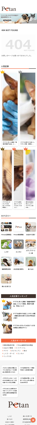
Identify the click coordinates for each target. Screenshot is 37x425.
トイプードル (20, 348)
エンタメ (20, 353)
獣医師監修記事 (9, 345)
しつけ (10, 416)
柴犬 (25, 350)
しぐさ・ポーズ (8, 353)
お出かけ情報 (8, 348)
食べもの (9, 419)
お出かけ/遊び (9, 422)
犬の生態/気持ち (27, 422)
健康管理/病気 (27, 419)
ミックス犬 (7, 356)
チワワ (5, 350)
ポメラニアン (16, 350)
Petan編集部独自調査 (25, 345)
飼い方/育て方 (27, 416)
